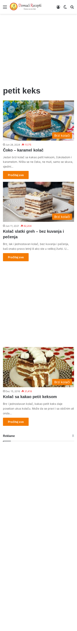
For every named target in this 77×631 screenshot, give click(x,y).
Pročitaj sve (16, 175)
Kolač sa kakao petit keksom (30, 397)
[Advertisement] (38, 47)
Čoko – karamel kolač (23, 150)
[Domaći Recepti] (25, 7)
